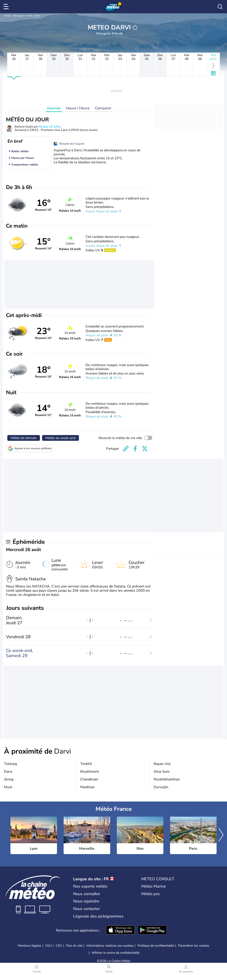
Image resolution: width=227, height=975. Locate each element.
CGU (48, 945)
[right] (221, 835)
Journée (54, 108)
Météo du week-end (60, 438)
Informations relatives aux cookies (109, 945)
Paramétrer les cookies (193, 945)
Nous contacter (86, 908)
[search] (220, 6)
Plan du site (74, 945)
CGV (59, 945)
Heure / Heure (78, 108)
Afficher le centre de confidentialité (115, 953)
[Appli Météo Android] (152, 930)
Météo (7, 15)
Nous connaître (86, 893)
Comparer (103, 108)
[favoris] (135, 27)
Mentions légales (29, 945)
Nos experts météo (90, 886)
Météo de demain (24, 438)
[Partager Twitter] (145, 448)
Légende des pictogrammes (98, 916)
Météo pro (150, 893)
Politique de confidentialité (155, 945)
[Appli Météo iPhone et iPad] (120, 930)
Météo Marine (153, 886)
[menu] (6, 6)
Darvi (37, 15)
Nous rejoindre (86, 901)
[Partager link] (126, 448)
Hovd (29, 15)
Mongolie (18, 15)
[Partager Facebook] (135, 448)
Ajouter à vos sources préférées (33, 448)
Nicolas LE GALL (50, 127)
